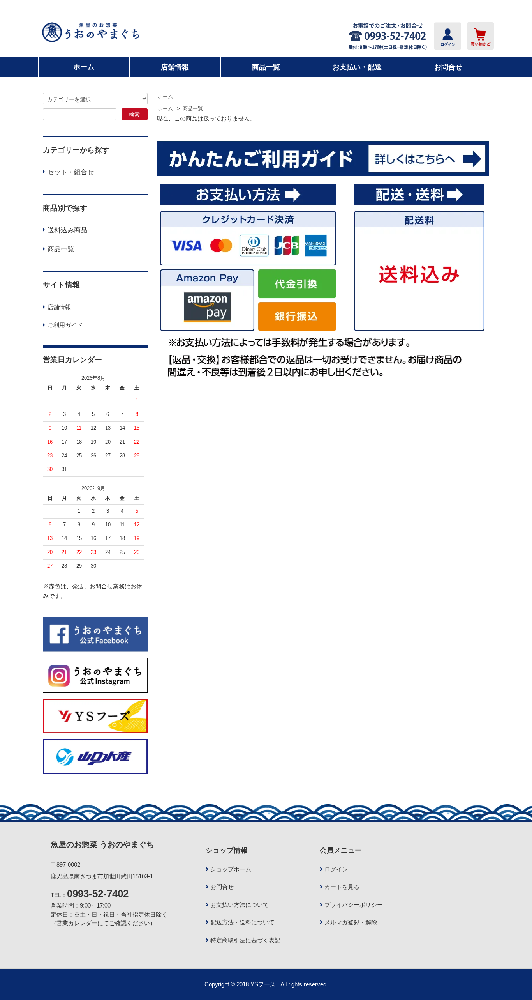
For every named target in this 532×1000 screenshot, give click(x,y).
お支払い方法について (239, 904)
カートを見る (341, 886)
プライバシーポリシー (353, 904)
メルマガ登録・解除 (350, 922)
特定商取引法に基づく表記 (245, 940)
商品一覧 (266, 67)
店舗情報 (175, 67)
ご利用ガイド (65, 325)
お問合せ (448, 67)
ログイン (336, 869)
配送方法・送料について (242, 922)
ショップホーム (230, 869)
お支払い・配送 (357, 67)
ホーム (83, 67)
